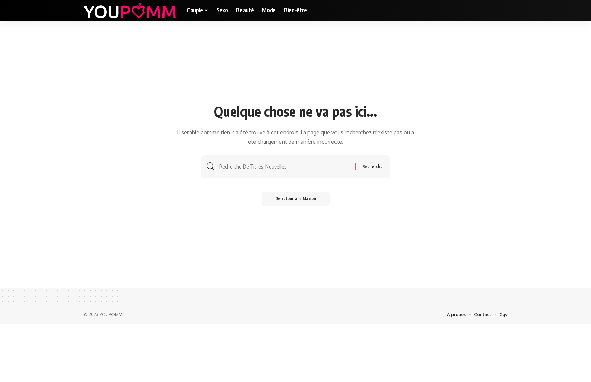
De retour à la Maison (295, 198)
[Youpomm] (129, 10)
